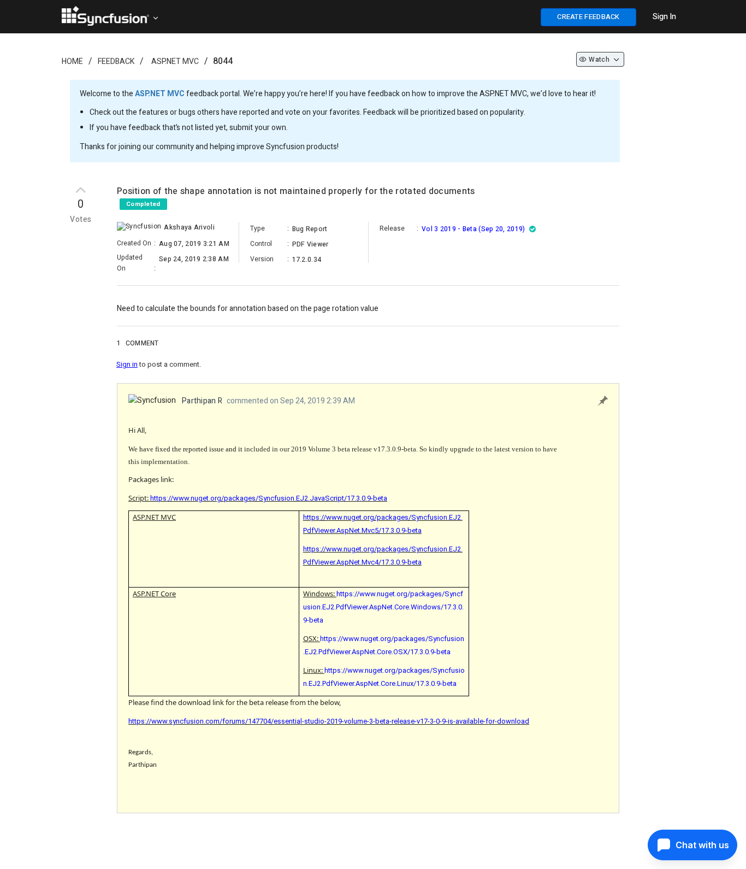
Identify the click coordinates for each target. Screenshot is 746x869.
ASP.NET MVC (175, 61)
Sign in (127, 364)
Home (72, 61)
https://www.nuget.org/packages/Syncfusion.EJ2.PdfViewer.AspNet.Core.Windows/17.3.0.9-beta (383, 607)
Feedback (116, 61)
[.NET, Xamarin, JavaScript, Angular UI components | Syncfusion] (105, 16)
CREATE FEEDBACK (588, 16)
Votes (80, 219)
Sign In (664, 16)
